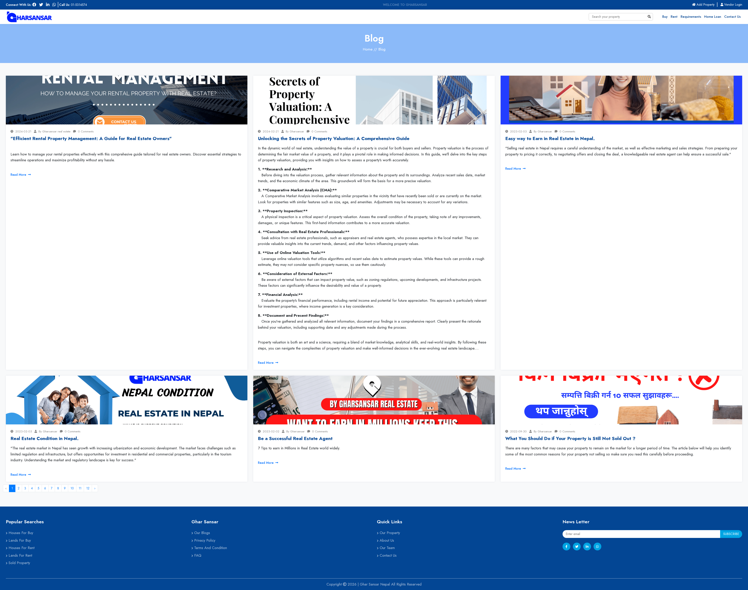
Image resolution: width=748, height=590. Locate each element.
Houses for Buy (20, 532)
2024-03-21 (23, 131)
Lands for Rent (19, 555)
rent (674, 16)
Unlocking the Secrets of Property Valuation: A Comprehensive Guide (333, 138)
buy (665, 16)
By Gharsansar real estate (54, 131)
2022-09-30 (518, 431)
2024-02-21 (271, 131)
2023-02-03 (518, 131)
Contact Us (732, 16)
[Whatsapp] (597, 546)
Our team (386, 547)
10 (72, 488)
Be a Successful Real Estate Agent (295, 438)
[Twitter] (577, 546)
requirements (691, 16)
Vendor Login (732, 4)
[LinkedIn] (587, 546)
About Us (386, 540)
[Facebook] (566, 546)
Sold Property (18, 562)
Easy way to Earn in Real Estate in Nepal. (550, 138)
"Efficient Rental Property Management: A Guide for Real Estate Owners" (91, 138)
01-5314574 (79, 5)
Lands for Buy (19, 540)
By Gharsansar (295, 131)
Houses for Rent (20, 547)
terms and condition (210, 547)
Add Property (706, 4)
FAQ (197, 555)
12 (87, 488)
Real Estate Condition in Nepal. (45, 438)
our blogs (201, 532)
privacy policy (204, 540)
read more (19, 174)
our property (389, 532)
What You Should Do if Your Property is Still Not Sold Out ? (570, 438)
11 (80, 488)
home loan (712, 16)
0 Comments (86, 131)
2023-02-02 (271, 431)
